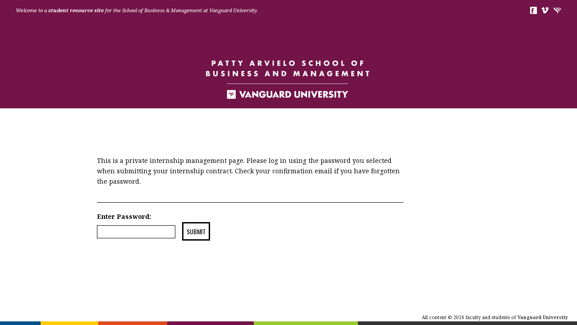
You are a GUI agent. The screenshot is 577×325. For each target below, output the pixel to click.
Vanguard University (557, 10)
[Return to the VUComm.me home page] (288, 79)
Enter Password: (124, 216)
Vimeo (545, 10)
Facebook (533, 10)
